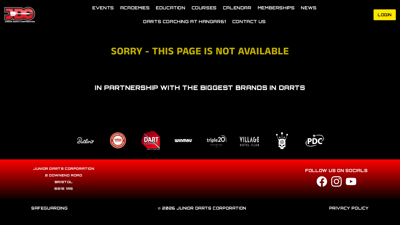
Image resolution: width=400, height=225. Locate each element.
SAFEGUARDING (49, 208)
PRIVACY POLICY (349, 208)
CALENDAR (237, 7)
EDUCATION (170, 7)
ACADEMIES (135, 7)
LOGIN (385, 14)
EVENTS (103, 7)
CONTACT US (249, 21)
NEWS (308, 7)
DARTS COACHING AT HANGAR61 (184, 21)
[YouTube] (351, 182)
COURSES (204, 7)
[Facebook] (322, 182)
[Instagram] (336, 182)
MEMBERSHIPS (276, 7)
